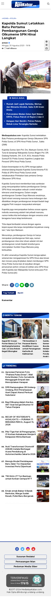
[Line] (22, 285)
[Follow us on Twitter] (22, 549)
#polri (20, 293)
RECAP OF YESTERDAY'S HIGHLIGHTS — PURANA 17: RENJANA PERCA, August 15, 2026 (19, 421)
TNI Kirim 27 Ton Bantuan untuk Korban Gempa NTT (18, 477)
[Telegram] (32, 285)
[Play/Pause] (46, 41)
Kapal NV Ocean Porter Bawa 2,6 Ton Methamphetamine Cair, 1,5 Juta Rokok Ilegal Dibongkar (11, 346)
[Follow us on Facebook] (17, 549)
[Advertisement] (20, 522)
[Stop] (46, 45)
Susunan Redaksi (25, 556)
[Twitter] (17, 285)
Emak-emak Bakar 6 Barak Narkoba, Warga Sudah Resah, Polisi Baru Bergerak (19, 493)
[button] (46, 48)
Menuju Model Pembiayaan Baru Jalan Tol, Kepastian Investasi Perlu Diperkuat (19, 464)
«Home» (5, 18)
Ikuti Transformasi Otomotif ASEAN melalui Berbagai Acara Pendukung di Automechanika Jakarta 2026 (20, 450)
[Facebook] (12, 285)
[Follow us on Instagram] (28, 549)
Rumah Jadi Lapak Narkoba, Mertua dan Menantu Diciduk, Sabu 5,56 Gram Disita (25, 107)
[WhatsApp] (27, 285)
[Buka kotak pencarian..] (48, 3)
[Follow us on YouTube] (33, 549)
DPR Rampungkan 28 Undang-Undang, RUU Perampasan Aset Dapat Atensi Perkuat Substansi (20, 391)
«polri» (12, 18)
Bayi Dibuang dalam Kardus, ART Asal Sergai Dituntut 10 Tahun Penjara (19, 404)
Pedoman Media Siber (25, 566)
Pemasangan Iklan (25, 561)
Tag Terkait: (9, 293)
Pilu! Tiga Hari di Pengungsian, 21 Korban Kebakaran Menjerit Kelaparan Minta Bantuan (20, 434)
